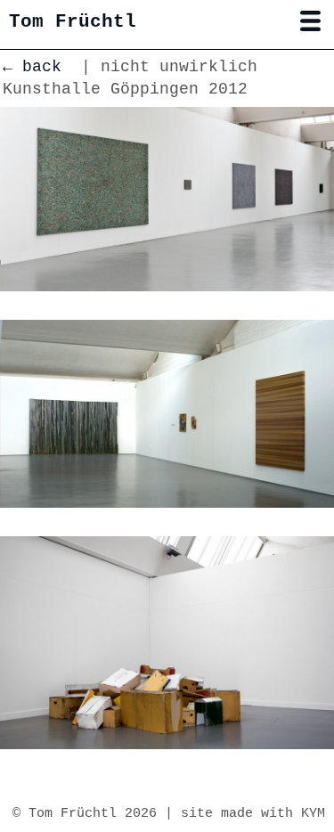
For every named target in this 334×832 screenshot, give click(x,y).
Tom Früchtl (72, 22)
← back (32, 67)
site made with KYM (253, 813)
